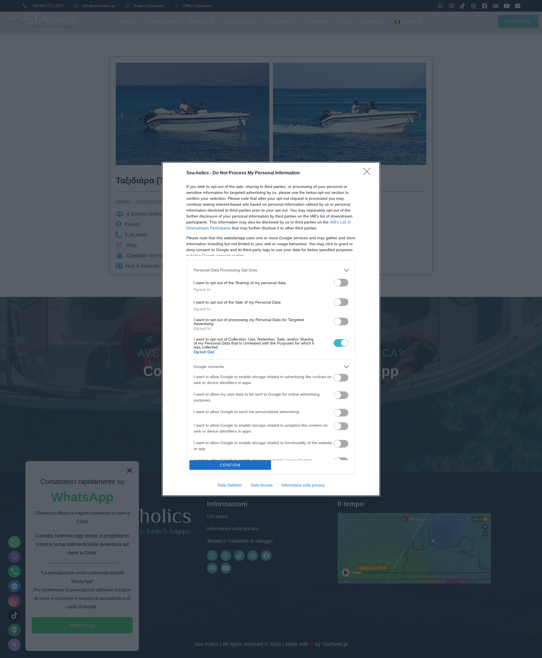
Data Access (262, 485)
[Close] (368, 173)
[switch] (341, 282)
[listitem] (271, 270)
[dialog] (271, 329)
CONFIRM (230, 465)
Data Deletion (230, 485)
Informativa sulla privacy (303, 485)
